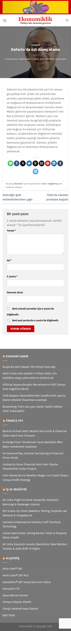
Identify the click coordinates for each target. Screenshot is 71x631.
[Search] (67, 20)
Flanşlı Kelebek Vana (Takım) (20, 608)
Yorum (11, 230)
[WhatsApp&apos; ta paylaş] (10, 163)
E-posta (12, 276)
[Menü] (5, 20)
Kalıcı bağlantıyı (50, 183)
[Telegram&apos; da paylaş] (35, 171)
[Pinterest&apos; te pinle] (48, 163)
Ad (9, 260)
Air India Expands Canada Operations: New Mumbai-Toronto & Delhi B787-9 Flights (35, 546)
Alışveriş (12, 558)
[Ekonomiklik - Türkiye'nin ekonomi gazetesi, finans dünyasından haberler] (35, 20)
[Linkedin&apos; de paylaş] (54, 163)
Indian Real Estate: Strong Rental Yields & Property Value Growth (35, 535)
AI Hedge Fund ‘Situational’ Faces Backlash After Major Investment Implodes (33, 444)
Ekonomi (35, 45)
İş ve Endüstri (16, 489)
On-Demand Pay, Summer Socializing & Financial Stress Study (33, 456)
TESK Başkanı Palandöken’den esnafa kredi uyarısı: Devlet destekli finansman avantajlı (34, 398)
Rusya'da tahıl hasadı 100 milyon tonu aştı (29, 366)
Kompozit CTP (11, 588)
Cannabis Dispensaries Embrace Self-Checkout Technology (32, 524)
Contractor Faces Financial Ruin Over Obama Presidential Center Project (30, 467)
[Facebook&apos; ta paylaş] (16, 163)
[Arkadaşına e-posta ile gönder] (41, 163)
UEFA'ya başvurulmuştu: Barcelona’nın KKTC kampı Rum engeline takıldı (34, 387)
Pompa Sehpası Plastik (17, 602)
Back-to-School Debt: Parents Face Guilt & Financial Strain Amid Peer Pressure (35, 433)
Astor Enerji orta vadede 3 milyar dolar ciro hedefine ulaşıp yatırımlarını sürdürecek (30, 376)
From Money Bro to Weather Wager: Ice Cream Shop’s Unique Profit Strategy (35, 478)
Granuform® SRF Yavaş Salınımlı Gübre (27, 582)
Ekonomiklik (11, 59)
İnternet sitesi (15, 292)
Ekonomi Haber (17, 356)
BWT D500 (9, 615)
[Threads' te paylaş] (35, 163)
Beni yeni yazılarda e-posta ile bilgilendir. (35, 320)
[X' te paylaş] (23, 163)
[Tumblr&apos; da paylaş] (60, 163)
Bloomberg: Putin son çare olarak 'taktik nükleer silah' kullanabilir (33, 409)
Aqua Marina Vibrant (15, 595)
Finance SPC (14, 420)
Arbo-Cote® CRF (12, 568)
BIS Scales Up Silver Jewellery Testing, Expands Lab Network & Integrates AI (35, 513)
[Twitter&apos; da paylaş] (29, 163)
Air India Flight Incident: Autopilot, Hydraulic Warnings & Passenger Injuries (31, 502)
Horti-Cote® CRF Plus (16, 575)
